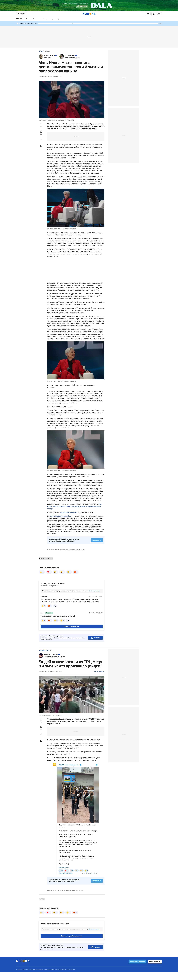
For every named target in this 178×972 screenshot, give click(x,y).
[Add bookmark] (41, 145)
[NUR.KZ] (89, 13)
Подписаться (96, 540)
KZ (148, 14)
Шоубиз (19, 18)
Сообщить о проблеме (137, 961)
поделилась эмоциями (68, 512)
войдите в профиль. (94, 591)
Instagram (97, 637)
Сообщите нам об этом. (76, 549)
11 (43, 572)
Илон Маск (49, 558)
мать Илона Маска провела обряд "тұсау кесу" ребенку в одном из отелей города (74, 506)
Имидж (45, 18)
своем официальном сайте (60, 516)
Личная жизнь (37, 18)
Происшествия (61, 18)
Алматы (41, 558)
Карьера (28, 18)
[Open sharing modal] (41, 139)
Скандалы (53, 18)
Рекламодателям (154, 961)
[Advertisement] (89, 37)
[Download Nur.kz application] (89, 5)
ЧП (50, 650)
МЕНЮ (22, 14)
